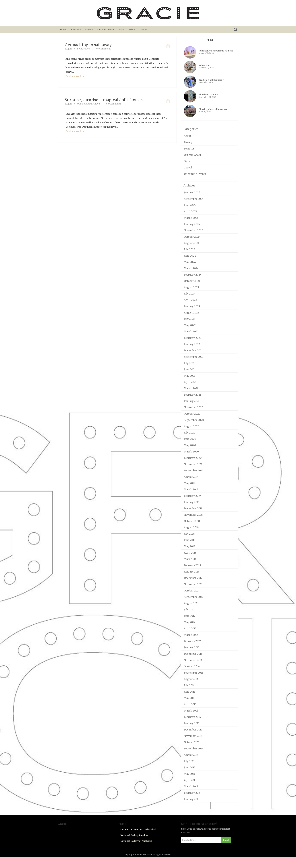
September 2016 (193, 672)
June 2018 (189, 540)
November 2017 (193, 584)
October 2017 (191, 590)
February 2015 (192, 792)
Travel (132, 29)
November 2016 (193, 660)
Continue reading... (76, 76)
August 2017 (191, 603)
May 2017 (189, 622)
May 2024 (190, 262)
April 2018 (190, 552)
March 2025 (191, 217)
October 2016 (192, 666)
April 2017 (190, 628)
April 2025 (190, 211)
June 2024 (190, 255)
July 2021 (189, 363)
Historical (150, 829)
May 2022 (190, 325)
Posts (209, 39)
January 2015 (191, 799)
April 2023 (190, 299)
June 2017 (189, 615)
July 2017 (189, 609)
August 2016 (191, 679)
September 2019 (193, 470)
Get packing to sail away (88, 44)
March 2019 (191, 489)
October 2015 (191, 742)
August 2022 (191, 312)
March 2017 (191, 634)
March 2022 (191, 331)
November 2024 (193, 230)
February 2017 (192, 641)
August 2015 (191, 754)
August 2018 (191, 527)
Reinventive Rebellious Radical (216, 50)
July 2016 (189, 685)
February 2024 (192, 274)
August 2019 (191, 476)
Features (76, 29)
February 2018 (192, 565)
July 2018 (189, 533)
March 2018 (191, 558)
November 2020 (193, 407)
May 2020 (190, 445)
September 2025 (194, 198)
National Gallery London (134, 835)
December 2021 (193, 350)
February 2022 (192, 337)
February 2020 (193, 457)
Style (121, 29)
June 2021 (189, 369)
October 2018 (192, 521)
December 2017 (193, 577)
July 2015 (189, 761)
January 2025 (192, 224)
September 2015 (193, 748)
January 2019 (191, 502)
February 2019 (192, 495)
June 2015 (189, 767)
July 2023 (189, 293)
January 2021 (191, 401)
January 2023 (192, 306)
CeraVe (124, 829)
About (143, 29)
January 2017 (191, 647)
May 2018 (189, 546)
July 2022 (189, 318)
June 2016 (189, 691)
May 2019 (189, 483)
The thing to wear (208, 94)
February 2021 (192, 394)
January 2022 (192, 344)
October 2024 (192, 236)
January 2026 (192, 192)
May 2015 (189, 773)
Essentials (137, 829)
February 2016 (192, 716)
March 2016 (191, 710)
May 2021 (189, 375)
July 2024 (189, 249)
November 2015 (193, 735)
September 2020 (194, 419)
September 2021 (193, 356)
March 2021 (191, 388)
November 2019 (193, 464)
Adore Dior (205, 65)
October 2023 (192, 280)
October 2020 (192, 413)
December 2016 (193, 653)
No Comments (103, 48)
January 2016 (191, 723)
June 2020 (190, 438)
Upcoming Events (195, 173)
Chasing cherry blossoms (213, 109)
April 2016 (190, 704)
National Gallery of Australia (136, 841)
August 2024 (191, 243)
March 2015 (191, 786)
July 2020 (189, 432)
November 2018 (193, 514)
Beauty (89, 29)
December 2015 (193, 729)
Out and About (105, 29)
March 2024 (191, 268)
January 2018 (192, 571)
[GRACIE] (148, 13)
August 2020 (191, 426)
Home (63, 29)
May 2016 (189, 698)
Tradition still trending (211, 80)
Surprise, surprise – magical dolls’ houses (104, 99)
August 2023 (191, 287)
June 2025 (190, 205)
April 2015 (190, 780)
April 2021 (190, 382)
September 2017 (193, 596)
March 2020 (191, 451)
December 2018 (193, 508)
